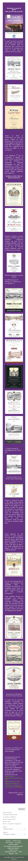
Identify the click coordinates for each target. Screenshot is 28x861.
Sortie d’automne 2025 (9, 819)
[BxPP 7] (14, 337)
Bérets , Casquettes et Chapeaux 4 (12, 823)
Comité (20, 851)
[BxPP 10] (14, 414)
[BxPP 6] (14, 311)
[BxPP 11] (14, 443)
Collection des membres (11, 851)
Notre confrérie (9, 842)
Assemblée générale (13, 844)
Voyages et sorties (13, 849)
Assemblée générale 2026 (10, 814)
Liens (16, 853)
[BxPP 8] (14, 363)
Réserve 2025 (6, 821)
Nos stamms (18, 842)
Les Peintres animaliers (9, 817)
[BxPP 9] (14, 388)
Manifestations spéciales (13, 848)
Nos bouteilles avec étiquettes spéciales (13, 846)
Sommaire (8, 840)
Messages (11, 853)
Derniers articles (17, 840)
